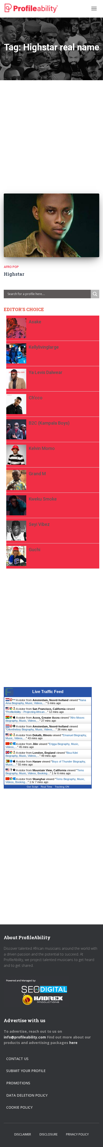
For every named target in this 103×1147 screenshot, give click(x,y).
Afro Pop (11, 267)
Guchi (34, 549)
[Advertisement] (51, 131)
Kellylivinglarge (44, 347)
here (73, 1042)
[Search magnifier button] (95, 294)
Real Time (46, 786)
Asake (35, 321)
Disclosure (49, 1134)
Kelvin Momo (42, 448)
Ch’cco (35, 397)
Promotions (18, 1083)
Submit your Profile (26, 1070)
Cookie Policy (19, 1107)
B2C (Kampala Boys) (49, 423)
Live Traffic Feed (48, 692)
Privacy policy (77, 1134)
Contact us (17, 1058)
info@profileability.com (25, 1037)
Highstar (14, 274)
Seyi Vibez (39, 524)
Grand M (37, 473)
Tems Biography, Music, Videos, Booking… (45, 772)
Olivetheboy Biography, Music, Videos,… (31, 729)
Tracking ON (62, 786)
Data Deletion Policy (27, 1095)
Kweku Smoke (43, 499)
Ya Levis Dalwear (45, 372)
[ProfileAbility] (31, 8)
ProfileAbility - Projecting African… (26, 711)
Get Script (32, 786)
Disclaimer (22, 1134)
